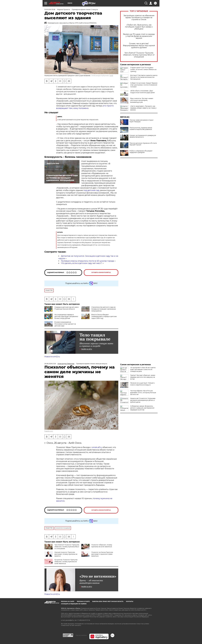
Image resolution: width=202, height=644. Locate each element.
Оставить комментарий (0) (101, 272)
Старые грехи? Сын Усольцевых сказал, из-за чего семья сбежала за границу (143, 69)
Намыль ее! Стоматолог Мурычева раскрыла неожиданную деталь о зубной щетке (142, 400)
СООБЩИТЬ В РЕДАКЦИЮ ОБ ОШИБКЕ (74, 604)
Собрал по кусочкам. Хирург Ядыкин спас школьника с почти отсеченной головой (143, 85)
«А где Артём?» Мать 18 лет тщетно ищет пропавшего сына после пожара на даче (143, 369)
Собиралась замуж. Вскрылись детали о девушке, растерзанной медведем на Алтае (142, 408)
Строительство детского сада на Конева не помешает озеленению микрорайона (103, 309)
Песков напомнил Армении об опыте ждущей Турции (143, 144)
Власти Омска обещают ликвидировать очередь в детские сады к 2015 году (104, 316)
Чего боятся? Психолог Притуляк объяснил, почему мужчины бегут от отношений (139, 55)
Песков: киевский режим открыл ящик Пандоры (141, 120)
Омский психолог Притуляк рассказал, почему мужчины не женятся (65, 554)
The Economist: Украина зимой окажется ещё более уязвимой (141, 128)
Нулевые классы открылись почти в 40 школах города (87, 261)
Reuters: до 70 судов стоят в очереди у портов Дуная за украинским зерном (139, 36)
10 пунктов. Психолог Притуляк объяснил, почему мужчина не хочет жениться (66, 561)
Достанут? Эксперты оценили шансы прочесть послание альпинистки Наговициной (143, 77)
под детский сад (91, 190)
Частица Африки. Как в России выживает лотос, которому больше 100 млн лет (143, 392)
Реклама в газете (83, 601)
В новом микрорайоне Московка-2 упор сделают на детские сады (65, 324)
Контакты (129, 601)
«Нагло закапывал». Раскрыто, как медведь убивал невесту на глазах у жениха (143, 108)
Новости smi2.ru (52, 356)
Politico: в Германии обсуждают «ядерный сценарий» (141, 151)
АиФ (111, 75)
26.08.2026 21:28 (50, 363)
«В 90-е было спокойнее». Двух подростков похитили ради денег (142, 91)
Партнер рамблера (81, 635)
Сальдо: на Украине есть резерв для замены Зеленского (143, 136)
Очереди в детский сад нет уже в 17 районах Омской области (66, 308)
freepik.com (48, 431)
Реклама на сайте (67, 601)
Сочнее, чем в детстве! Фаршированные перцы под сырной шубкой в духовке (139, 46)
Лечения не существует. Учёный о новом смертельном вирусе (142, 384)
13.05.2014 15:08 (49, 9)
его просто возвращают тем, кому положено (85, 107)
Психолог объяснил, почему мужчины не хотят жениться (101, 546)
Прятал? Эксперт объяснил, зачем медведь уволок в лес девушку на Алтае (142, 377)
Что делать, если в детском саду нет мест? (81, 263)
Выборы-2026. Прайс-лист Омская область (107, 601)
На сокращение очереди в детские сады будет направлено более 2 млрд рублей (66, 316)
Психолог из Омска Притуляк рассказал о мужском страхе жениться (102, 554)
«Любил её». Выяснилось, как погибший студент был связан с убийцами (139, 27)
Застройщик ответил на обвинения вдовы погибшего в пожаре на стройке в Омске (139, 18)
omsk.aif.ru (97, 447)
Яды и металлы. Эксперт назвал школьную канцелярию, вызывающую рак (141, 100)
